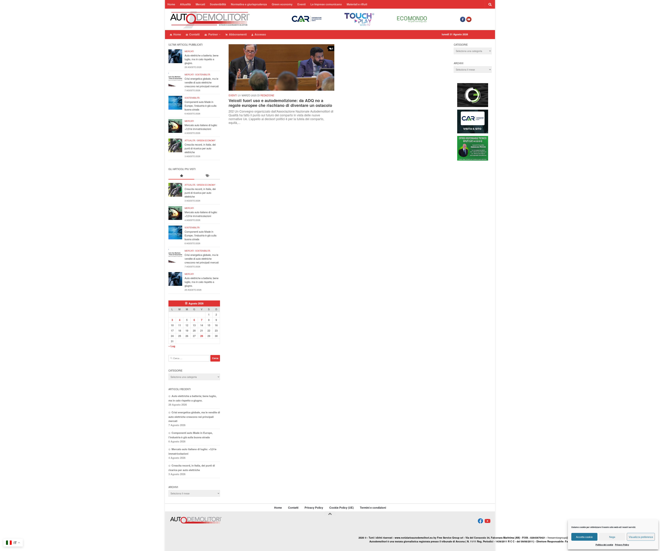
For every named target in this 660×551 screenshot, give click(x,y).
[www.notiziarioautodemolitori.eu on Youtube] (468, 19)
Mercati (200, 4)
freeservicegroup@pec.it (561, 537)
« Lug (171, 346)
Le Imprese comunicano (326, 4)
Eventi (301, 4)
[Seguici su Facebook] (480, 521)
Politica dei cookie (604, 544)
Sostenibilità (218, 4)
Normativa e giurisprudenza (249, 4)
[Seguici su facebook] (462, 19)
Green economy (282, 4)
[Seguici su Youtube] (487, 521)
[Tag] (207, 175)
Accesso (260, 34)
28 (201, 336)
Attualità (185, 4)
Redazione (267, 95)
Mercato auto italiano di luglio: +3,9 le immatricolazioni (201, 127)
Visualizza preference (641, 537)
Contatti (194, 34)
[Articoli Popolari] (181, 175)
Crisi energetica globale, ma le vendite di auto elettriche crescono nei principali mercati (202, 82)
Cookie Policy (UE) (341, 508)
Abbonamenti (238, 34)
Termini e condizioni (373, 508)
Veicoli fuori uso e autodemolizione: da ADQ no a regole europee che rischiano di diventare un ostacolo (280, 102)
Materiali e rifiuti (357, 4)
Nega (612, 537)
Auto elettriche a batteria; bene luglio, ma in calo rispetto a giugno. (201, 59)
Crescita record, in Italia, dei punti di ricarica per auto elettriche (200, 148)
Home (171, 4)
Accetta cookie (584, 537)
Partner (213, 34)
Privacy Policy (622, 544)
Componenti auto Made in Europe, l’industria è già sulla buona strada (200, 105)
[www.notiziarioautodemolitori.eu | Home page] (210, 19)
